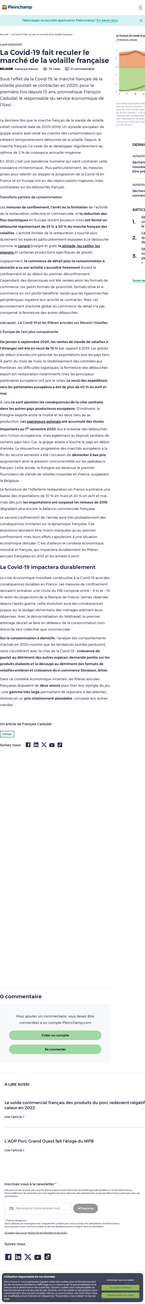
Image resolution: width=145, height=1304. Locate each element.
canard (24, 246)
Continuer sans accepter (120, 1280)
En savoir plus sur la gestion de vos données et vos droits (36, 1232)
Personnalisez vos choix (120, 1295)
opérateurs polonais (44, 421)
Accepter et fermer (120, 1287)
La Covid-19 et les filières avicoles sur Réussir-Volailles (63, 323)
